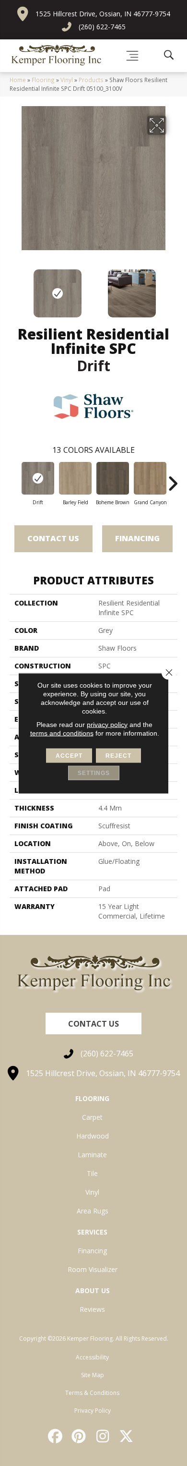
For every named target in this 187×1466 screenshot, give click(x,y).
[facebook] (55, 1436)
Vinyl (66, 80)
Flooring (43, 80)
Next (172, 288)
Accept (69, 755)
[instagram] (103, 1436)
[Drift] (38, 478)
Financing (137, 538)
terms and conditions (62, 733)
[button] (93, 1023)
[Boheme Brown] (112, 478)
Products (91, 80)
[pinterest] (79, 1436)
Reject (118, 755)
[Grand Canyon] (150, 478)
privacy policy (107, 724)
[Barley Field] (75, 478)
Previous (14, 288)
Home (18, 80)
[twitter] (127, 1436)
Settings (94, 772)
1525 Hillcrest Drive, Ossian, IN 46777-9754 (102, 13)
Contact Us (53, 538)
